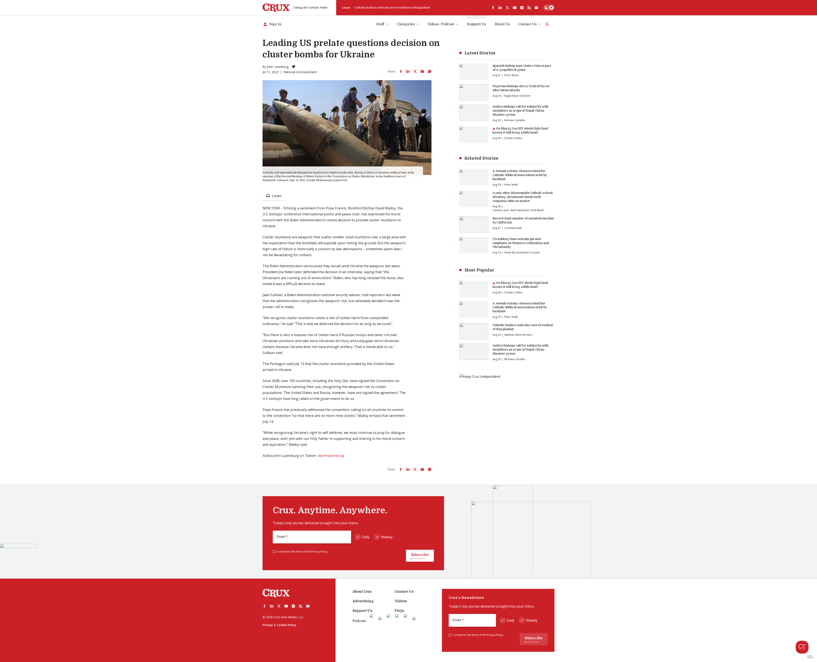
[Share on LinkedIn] (407, 71)
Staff (380, 24)
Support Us (362, 611)
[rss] (529, 7)
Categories (406, 24)
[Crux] (276, 7)
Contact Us (527, 24)
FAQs (399, 611)
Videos (401, 601)
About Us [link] (502, 24)
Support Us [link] (476, 24)
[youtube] (514, 7)
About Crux (362, 592)
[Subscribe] (536, 7)
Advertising (363, 601)
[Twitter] (293, 66)
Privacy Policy (319, 551)
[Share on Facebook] (400, 71)
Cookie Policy (286, 625)
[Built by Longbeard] (810, 657)
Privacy (268, 625)
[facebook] (493, 7)
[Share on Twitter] (415, 71)
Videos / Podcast (440, 24)
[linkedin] (500, 7)
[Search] (547, 24)
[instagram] (522, 7)
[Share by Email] (422, 71)
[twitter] (507, 7)
